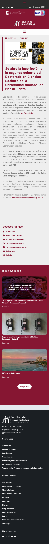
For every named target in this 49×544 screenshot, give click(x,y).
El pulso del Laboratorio (11, 373)
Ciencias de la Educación (11, 494)
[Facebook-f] (3, 7)
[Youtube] (12, 7)
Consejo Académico (9, 449)
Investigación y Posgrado (11, 464)
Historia (5, 505)
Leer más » (6, 307)
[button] (24, 2)
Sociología (6, 523)
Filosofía (5, 497)
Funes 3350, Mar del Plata (13, 427)
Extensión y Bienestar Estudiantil (14, 461)
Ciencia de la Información (11, 486)
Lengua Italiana (8, 509)
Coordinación (7, 453)
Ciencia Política (8, 490)
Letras (4, 516)
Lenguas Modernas (9, 512)
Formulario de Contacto (12, 433)
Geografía (6, 501)
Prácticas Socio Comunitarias (13, 520)
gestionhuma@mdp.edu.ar (13, 430)
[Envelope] (15, 536)
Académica (6, 446)
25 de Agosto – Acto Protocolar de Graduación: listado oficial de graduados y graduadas (22, 302)
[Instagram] (9, 7)
